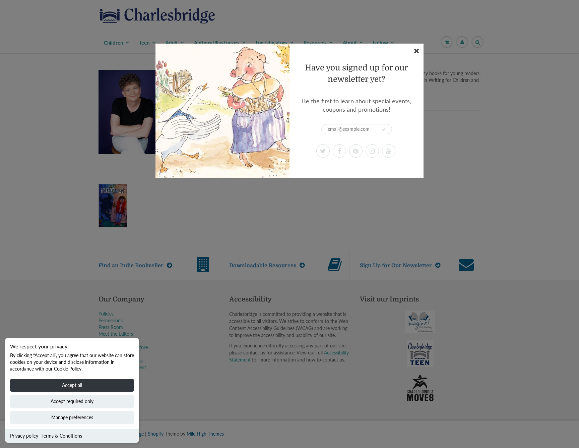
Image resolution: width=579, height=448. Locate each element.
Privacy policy (24, 436)
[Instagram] (372, 151)
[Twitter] (323, 151)
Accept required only (72, 401)
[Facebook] (339, 151)
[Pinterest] (356, 151)
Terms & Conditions (62, 436)
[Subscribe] (383, 129)
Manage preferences (72, 417)
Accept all (72, 385)
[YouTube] (388, 151)
